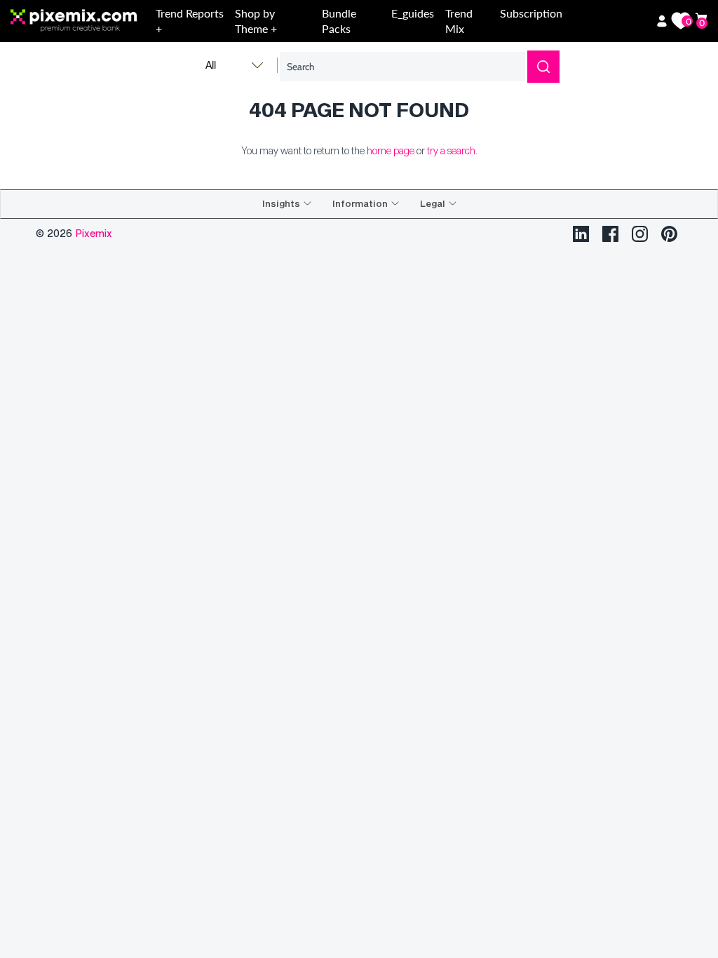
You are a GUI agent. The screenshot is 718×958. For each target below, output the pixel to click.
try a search (451, 150)
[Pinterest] (669, 234)
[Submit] (543, 66)
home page (390, 150)
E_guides (412, 13)
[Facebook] (610, 234)
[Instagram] (640, 234)
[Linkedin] (581, 234)
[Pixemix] (80, 21)
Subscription (531, 13)
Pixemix (93, 233)
